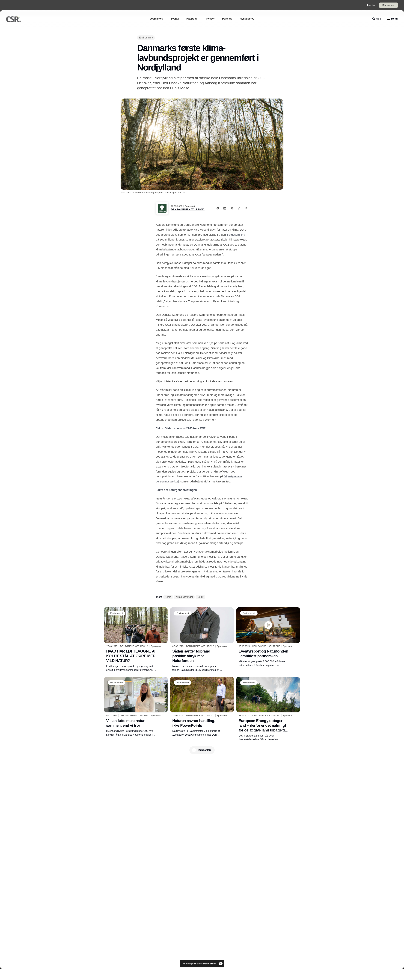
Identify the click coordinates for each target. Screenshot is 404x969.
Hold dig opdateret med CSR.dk (200, 963)
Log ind (371, 5)
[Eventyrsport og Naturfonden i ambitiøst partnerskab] (268, 637)
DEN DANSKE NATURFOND (188, 209)
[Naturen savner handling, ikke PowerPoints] (202, 707)
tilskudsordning (235, 234)
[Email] (239, 208)
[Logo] (13, 19)
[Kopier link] (246, 208)
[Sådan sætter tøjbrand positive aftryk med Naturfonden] (202, 639)
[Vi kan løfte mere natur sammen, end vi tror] (136, 707)
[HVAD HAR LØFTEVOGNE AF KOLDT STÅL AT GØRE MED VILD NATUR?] (136, 639)
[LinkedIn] (225, 208)
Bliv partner (388, 5)
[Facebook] (218, 208)
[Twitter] (232, 208)
